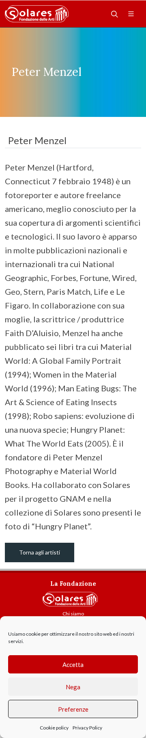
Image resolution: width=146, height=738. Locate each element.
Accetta (73, 664)
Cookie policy (54, 728)
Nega (73, 687)
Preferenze (73, 709)
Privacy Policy (87, 728)
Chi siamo (73, 614)
